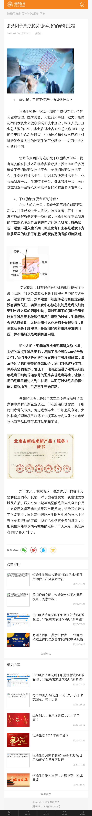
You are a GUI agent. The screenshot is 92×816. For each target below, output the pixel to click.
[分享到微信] (24, 550)
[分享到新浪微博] (33, 550)
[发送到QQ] (43, 550)
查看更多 (46, 653)
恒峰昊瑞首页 (16, 13)
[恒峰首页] (16, 4)
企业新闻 (32, 13)
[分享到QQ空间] (53, 550)
